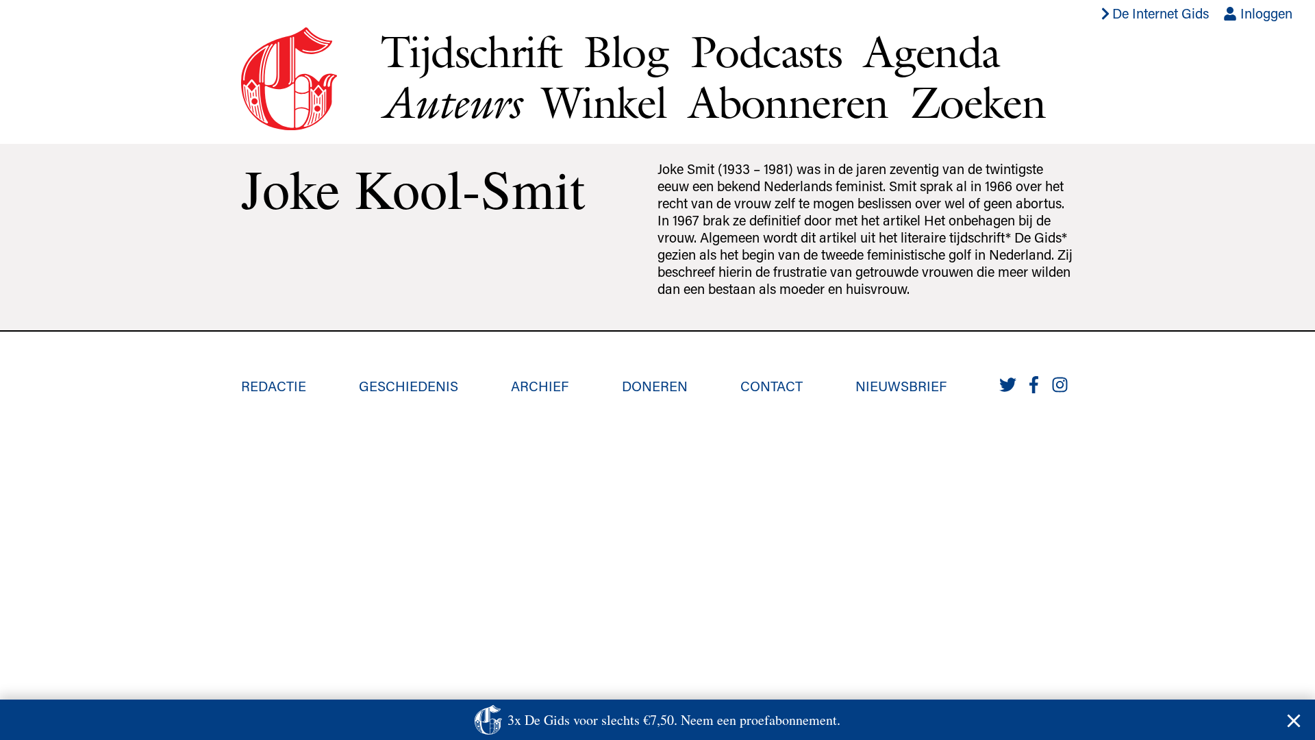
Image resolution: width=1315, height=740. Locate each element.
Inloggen (1264, 13)
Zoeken (977, 102)
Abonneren (788, 102)
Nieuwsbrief (901, 386)
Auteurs (450, 102)
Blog (626, 51)
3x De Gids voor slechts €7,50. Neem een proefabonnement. (674, 720)
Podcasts (766, 51)
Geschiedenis (408, 386)
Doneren (655, 386)
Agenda (931, 51)
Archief (539, 386)
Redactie (273, 386)
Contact (771, 386)
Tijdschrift (471, 51)
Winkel (604, 102)
